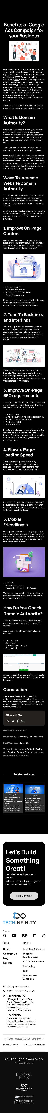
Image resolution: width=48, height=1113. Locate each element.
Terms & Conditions (34, 1044)
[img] (4, 935)
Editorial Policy (34, 749)
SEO (13, 402)
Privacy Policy (11, 1044)
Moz (17, 79)
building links (28, 198)
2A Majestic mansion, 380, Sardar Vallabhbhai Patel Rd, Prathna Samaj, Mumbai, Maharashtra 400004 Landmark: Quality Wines (20, 1005)
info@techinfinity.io (19, 986)
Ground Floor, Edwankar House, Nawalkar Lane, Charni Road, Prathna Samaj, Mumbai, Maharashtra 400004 (22, 1022)
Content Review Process (20, 752)
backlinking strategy (13, 326)
